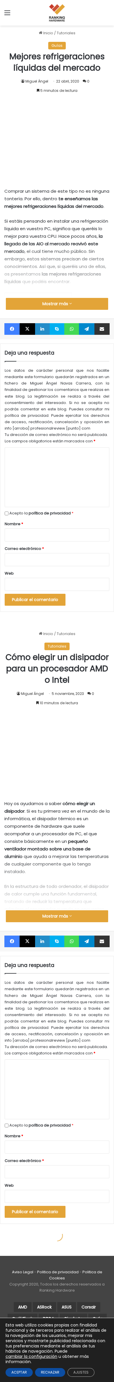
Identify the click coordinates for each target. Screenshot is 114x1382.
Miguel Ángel (36, 81)
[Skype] (57, 329)
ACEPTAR (19, 1372)
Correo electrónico (24, 548)
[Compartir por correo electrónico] (102, 329)
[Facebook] (12, 329)
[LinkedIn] (42, 329)
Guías (57, 45)
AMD (22, 1307)
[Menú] (7, 15)
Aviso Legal (22, 1272)
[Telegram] (86, 329)
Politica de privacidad (58, 1272)
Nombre (14, 524)
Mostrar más (55, 304)
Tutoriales (66, 33)
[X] (27, 329)
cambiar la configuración (31, 1356)
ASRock (44, 1307)
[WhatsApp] (71, 329)
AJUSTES (81, 1372)
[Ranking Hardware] (57, 13)
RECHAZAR (50, 1372)
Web (9, 573)
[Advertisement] (57, 135)
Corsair (89, 1307)
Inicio (47, 33)
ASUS (67, 1307)
